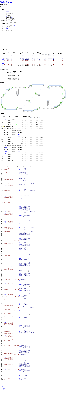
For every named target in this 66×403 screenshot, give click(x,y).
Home (3, 383)
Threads (3, 388)
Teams (3, 386)
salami (12, 17)
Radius (7, 28)
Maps (3, 384)
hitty (12, 16)
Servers (3, 387)
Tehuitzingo (8, 11)
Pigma (7, 16)
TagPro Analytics (6, 2)
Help (3, 389)
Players (3, 385)
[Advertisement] (9, 41)
